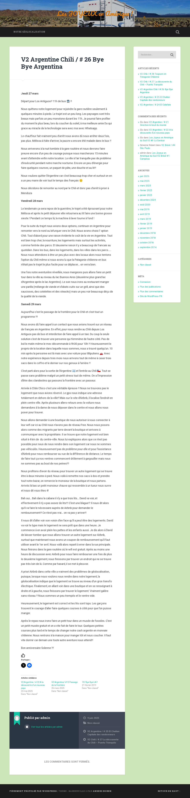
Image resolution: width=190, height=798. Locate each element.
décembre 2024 (148, 200)
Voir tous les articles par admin (46, 726)
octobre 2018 (147, 242)
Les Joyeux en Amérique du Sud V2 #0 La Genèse (156, 139)
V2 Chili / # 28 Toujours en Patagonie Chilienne (153, 75)
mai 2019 (144, 209)
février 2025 (146, 190)
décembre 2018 (148, 233)
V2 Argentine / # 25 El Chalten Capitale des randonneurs (103, 733)
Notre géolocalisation (29, 31)
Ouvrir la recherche (177, 32)
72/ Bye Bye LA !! (90, 682)
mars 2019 (145, 219)
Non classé (93, 723)
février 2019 (146, 223)
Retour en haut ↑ (169, 791)
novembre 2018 (148, 237)
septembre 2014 (148, 247)
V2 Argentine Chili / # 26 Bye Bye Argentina (62, 62)
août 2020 (145, 204)
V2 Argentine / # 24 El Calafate (155, 104)
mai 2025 (144, 181)
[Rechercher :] (157, 54)
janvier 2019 (146, 228)
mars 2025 (145, 185)
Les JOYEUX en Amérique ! (95, 13)
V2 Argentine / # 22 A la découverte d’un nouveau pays (33, 685)
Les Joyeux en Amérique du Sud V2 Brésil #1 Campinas (155, 156)
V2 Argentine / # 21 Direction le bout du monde (154, 123)
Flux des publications (150, 286)
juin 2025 (144, 176)
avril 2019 (145, 214)
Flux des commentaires (151, 291)
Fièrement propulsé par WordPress (33, 791)
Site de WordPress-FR (151, 296)
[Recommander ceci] (23, 655)
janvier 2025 (146, 195)
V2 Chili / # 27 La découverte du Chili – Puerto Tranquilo (102, 741)
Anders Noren (102, 791)
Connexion (145, 282)
